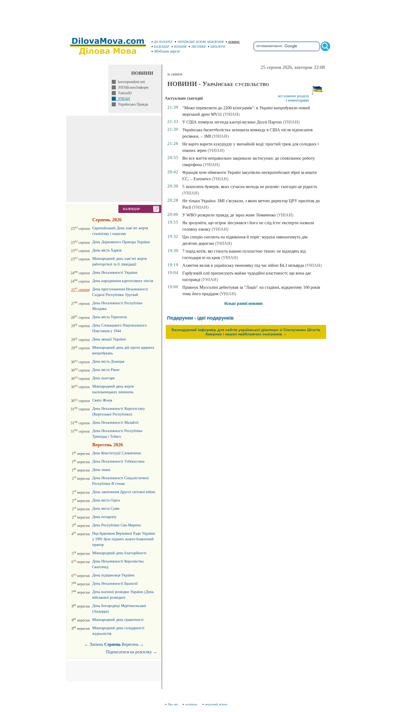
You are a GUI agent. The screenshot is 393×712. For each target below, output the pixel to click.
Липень (96, 644)
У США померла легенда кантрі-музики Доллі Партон (232, 122)
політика (191, 704)
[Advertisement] (197, 16)
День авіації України (109, 339)
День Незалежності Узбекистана (118, 461)
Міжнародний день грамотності (118, 620)
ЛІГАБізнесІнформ (132, 87)
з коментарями (297, 100)
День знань (101, 470)
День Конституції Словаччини (116, 453)
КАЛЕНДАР (161, 46)
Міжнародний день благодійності (119, 553)
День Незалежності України (114, 273)
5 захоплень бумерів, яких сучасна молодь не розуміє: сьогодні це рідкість (249, 186)
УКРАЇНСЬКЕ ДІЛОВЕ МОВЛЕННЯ (200, 41)
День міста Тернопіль (109, 317)
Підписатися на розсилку (131, 652)
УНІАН (123, 99)
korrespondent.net (130, 82)
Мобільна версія (167, 51)
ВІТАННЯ (180, 46)
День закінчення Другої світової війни (123, 492)
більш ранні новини (243, 303)
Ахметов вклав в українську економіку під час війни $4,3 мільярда (243, 265)
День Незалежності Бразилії (115, 584)
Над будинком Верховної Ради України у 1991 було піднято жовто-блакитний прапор (123, 539)
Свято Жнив (102, 400)
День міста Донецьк (108, 361)
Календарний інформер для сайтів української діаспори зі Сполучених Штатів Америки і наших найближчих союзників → (246, 332)
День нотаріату (104, 517)
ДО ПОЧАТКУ (163, 41)
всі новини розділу (293, 96)
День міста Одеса (106, 500)
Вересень (130, 644)
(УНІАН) (231, 114)
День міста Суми (106, 509)
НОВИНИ (234, 41)
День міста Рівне (106, 370)
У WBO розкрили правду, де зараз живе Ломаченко (229, 215)
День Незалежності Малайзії (115, 423)
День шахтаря (103, 378)
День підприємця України (113, 575)
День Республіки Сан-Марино (116, 525)
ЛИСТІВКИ (198, 46)
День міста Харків (107, 250)
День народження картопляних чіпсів (122, 281)
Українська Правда (132, 104)
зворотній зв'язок (216, 704)
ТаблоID (124, 93)
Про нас (173, 704)
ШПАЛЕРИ (218, 46)
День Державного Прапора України (121, 242)
